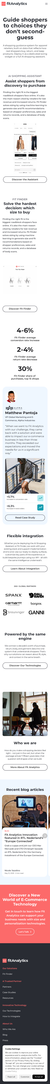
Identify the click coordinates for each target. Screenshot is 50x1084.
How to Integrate (11, 1016)
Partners (7, 987)
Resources (8, 998)
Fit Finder (7, 974)
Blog (5, 1035)
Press (5, 1040)
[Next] (44, 835)
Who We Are (9, 1029)
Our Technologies (12, 1011)
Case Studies (9, 992)
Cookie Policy (11, 1071)
